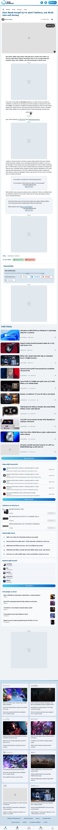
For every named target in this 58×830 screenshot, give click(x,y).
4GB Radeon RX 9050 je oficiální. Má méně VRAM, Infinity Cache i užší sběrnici (37, 408)
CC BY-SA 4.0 (21, 119)
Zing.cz (5, 596)
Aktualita (8, 9)
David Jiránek (23, 362)
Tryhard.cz (6, 615)
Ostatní (13, 9)
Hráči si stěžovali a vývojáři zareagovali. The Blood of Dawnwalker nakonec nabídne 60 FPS (42, 703)
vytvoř (42, 273)
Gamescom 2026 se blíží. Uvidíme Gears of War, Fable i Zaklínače (15, 703)
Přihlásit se (52, 2)
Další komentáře (29, 499)
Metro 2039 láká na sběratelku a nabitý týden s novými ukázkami (22, 595)
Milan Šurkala (8, 19)
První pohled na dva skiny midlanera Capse (16, 614)
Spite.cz (5, 603)
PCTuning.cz (7, 622)
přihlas (27, 273)
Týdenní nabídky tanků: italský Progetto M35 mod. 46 (42, 779)
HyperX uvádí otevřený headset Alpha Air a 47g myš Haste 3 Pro (37, 344)
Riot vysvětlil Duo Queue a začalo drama (13, 777)
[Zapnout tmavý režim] (45, 2)
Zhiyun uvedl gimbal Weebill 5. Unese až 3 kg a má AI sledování (42, 808)
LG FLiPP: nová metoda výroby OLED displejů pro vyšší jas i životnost (37, 420)
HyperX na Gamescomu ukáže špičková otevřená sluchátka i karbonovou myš (15, 737)
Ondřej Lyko (23, 350)
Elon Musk (19, 9)
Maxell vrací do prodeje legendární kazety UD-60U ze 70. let (21, 620)
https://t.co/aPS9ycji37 (26, 206)
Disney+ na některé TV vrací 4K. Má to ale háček (37, 394)
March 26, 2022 (29, 210)
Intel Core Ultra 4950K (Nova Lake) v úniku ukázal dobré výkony (38, 433)
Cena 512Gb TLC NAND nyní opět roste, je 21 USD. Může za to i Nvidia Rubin (37, 382)
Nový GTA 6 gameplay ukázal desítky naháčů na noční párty (20, 601)
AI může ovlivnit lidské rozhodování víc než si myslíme (14, 746)
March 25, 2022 (29, 186)
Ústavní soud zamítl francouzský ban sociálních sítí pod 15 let (37, 370)
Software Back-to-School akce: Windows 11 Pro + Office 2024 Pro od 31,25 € (43, 812)
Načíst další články (29, 458)
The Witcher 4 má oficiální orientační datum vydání (18, 608)
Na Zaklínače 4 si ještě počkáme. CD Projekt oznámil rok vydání (42, 708)
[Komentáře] (52, 19)
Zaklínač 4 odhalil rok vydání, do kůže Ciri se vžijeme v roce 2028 (14, 812)
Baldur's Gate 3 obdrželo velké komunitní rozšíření (41, 746)
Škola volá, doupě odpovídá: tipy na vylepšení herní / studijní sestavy (36, 357)
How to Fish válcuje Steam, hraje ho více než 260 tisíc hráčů (15, 708)
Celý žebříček (29, 585)
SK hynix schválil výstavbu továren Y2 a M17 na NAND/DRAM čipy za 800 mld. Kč (37, 446)
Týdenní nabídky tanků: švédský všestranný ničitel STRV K (41, 770)
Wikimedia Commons (34, 119)
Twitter (25, 9)
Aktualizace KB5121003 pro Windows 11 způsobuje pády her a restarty (38, 331)
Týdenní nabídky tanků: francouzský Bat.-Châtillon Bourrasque (41, 775)
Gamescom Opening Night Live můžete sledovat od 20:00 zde (15, 803)
